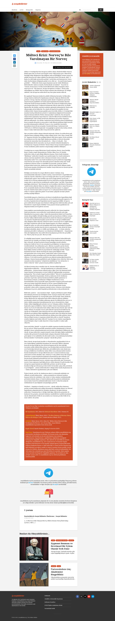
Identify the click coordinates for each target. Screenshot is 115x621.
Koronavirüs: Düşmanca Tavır (94, 219)
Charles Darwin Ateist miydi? (94, 232)
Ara (101, 9)
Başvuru (38, 10)
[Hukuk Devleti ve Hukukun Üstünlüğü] (85, 267)
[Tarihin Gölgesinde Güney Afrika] (85, 87)
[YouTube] (89, 596)
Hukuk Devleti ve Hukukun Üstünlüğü (94, 267)
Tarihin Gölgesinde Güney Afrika (95, 86)
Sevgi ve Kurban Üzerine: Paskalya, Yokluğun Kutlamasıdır (95, 94)
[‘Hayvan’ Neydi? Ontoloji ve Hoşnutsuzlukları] (85, 101)
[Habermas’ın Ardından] (85, 107)
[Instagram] (85, 596)
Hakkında (47, 595)
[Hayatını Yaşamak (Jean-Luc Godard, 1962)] (85, 126)
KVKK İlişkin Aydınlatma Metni (53, 605)
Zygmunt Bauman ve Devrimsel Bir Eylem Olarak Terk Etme (62, 546)
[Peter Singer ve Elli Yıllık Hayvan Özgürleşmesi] (85, 120)
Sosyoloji (71, 540)
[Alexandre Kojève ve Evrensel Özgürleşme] (85, 113)
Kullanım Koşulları (50, 602)
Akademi (14, 10)
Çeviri (21, 10)
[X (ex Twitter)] (81, 596)
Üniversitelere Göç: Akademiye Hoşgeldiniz (61, 572)
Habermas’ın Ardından (93, 106)
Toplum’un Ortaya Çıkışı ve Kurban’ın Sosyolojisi (95, 214)
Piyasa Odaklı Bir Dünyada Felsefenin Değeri (95, 145)
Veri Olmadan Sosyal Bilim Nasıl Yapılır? (95, 254)
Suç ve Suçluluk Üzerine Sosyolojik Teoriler (95, 226)
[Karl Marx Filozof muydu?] (85, 138)
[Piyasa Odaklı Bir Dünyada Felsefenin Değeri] (85, 145)
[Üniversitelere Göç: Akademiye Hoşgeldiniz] (34, 574)
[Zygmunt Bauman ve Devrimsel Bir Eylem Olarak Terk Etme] (34, 549)
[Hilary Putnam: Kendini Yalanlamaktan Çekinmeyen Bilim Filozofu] (85, 245)
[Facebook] (77, 596)
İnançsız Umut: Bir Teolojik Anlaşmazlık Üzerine (95, 132)
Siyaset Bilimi (45, 51)
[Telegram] (92, 596)
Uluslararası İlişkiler (55, 51)
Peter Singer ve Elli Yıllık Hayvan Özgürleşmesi (95, 120)
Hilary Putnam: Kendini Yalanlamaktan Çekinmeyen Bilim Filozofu (95, 247)
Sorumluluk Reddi (50, 608)
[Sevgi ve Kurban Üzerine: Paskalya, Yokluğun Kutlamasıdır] (85, 93)
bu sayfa (55, 484)
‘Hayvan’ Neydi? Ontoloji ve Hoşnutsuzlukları (94, 101)
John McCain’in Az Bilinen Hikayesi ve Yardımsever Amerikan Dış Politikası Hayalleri (95, 206)
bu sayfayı (87, 73)
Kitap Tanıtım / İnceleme (61, 540)
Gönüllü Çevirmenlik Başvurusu (54, 599)
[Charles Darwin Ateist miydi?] (85, 233)
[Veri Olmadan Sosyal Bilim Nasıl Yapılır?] (85, 254)
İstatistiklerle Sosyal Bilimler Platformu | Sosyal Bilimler (45, 516)
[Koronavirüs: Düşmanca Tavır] (85, 220)
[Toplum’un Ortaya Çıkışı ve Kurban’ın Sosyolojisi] (85, 214)
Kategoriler (29, 10)
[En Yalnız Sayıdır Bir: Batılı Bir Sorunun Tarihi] (85, 261)
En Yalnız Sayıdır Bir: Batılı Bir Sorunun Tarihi (94, 261)
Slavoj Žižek (39, 63)
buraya (30, 482)
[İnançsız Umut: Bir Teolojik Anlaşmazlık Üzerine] (85, 132)
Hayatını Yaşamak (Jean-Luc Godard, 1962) (94, 126)
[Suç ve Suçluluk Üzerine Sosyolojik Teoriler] (85, 226)
